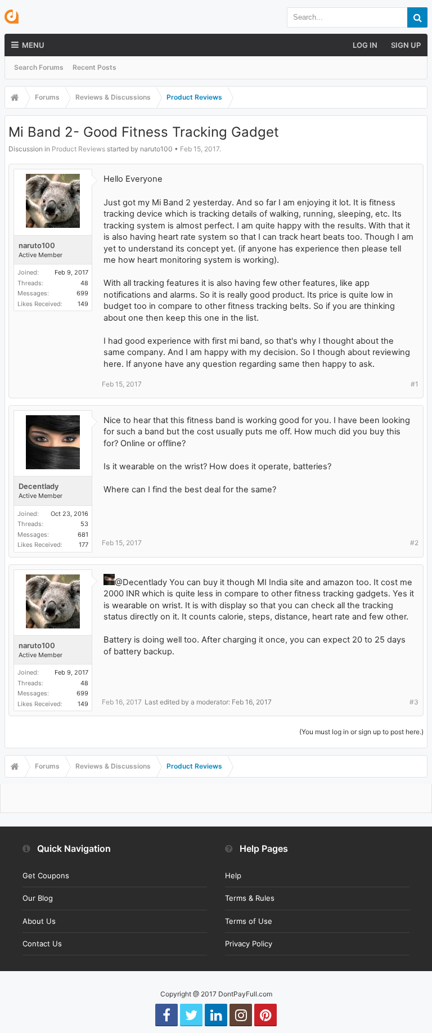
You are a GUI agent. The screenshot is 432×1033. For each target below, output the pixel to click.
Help (233, 875)
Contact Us (42, 943)
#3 (414, 702)
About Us (39, 921)
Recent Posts (94, 67)
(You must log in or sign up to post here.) (361, 731)
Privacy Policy (248, 943)
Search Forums (39, 67)
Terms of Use (248, 921)
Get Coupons (45, 875)
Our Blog (37, 897)
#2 (414, 542)
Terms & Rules (249, 897)
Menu (33, 45)
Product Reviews (78, 149)
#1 (414, 384)
